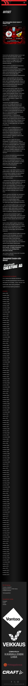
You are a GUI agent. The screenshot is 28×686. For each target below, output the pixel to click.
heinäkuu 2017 (6, 520)
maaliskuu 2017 (6, 528)
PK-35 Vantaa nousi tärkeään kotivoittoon (12, 278)
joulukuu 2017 (6, 510)
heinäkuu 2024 (6, 345)
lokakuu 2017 (5, 514)
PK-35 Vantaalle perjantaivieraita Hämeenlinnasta (13, 280)
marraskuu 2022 (6, 387)
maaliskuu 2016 (6, 553)
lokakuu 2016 (5, 539)
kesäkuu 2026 (6, 297)
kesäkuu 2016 (6, 547)
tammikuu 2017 (6, 533)
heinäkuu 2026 (6, 295)
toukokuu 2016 (6, 549)
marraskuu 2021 (6, 412)
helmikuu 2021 (6, 430)
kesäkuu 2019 (6, 472)
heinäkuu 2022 (6, 395)
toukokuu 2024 (6, 349)
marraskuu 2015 (6, 562)
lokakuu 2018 (5, 489)
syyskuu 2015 (6, 566)
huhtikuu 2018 (6, 501)
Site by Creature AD (19, 684)
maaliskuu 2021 (6, 428)
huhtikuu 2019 (6, 476)
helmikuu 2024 (6, 355)
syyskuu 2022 (6, 391)
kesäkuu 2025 (6, 322)
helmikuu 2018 (6, 505)
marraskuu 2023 (6, 362)
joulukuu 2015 (6, 560)
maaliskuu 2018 (6, 503)
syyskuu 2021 (6, 416)
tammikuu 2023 (6, 382)
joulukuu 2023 (6, 360)
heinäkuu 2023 (6, 370)
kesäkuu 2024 (6, 347)
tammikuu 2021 (6, 432)
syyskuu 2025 (6, 316)
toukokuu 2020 (6, 449)
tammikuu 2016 (6, 557)
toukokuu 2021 (6, 424)
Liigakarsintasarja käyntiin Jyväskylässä (11, 286)
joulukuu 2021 (6, 410)
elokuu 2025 (5, 318)
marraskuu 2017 (6, 512)
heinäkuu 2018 (6, 495)
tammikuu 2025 (6, 332)
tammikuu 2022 (6, 407)
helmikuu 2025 (6, 330)
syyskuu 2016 (6, 541)
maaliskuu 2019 (6, 478)
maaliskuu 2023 (6, 378)
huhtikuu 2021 (6, 426)
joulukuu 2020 (6, 435)
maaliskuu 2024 (6, 353)
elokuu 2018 (5, 493)
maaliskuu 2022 (6, 403)
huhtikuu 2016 (6, 551)
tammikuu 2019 (6, 483)
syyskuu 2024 (6, 341)
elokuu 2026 (5, 293)
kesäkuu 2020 (6, 447)
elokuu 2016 (5, 543)
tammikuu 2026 (6, 307)
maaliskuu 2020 (6, 453)
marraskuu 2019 (6, 462)
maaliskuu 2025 (6, 328)
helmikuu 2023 (6, 380)
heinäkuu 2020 (6, 445)
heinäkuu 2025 (6, 320)
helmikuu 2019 (6, 480)
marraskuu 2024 (6, 337)
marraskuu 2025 (6, 312)
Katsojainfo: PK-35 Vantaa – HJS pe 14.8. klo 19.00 (14, 282)
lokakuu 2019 (5, 464)
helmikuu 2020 (6, 455)
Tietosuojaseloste (7, 593)
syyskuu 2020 (6, 441)
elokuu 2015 (5, 568)
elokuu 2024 (5, 343)
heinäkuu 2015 (6, 570)
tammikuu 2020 (6, 457)
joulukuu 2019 (6, 460)
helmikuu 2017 (6, 530)
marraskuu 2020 (6, 437)
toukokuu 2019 (6, 474)
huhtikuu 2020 (6, 451)
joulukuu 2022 (6, 385)
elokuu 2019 (5, 468)
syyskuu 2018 (6, 491)
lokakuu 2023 (5, 364)
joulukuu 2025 (6, 310)
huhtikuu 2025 (6, 326)
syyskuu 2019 (6, 466)
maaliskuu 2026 (6, 303)
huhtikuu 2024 (6, 351)
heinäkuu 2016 (6, 545)
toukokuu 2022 (6, 399)
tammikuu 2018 (6, 507)
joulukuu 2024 (6, 335)
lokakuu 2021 (5, 414)
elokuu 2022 (5, 393)
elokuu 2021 (5, 418)
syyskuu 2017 (6, 516)
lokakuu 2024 (5, 339)
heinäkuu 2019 (6, 470)
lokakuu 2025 (5, 314)
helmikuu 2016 (6, 555)
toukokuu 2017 (6, 524)
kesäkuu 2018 (6, 497)
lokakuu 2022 (5, 389)
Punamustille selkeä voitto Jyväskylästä (11, 284)
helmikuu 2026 (6, 305)
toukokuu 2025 (6, 324)
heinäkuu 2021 (6, 420)
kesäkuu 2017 (6, 522)
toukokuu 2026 (6, 299)
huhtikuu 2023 (6, 376)
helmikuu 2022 (6, 405)
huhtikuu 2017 (6, 526)
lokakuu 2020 (5, 439)
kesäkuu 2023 (6, 372)
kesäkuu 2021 (6, 422)
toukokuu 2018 (6, 499)
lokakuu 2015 (5, 564)
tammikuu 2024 (6, 357)
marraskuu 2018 (6, 487)
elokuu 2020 (5, 443)
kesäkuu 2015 (6, 572)
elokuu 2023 (5, 368)
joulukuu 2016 (6, 535)
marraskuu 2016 (6, 537)
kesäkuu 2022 (6, 397)
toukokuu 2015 (6, 574)
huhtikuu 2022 (6, 401)
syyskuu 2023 (6, 366)
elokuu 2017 (5, 518)
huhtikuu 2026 (6, 301)
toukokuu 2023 (6, 374)
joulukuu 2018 (6, 485)
